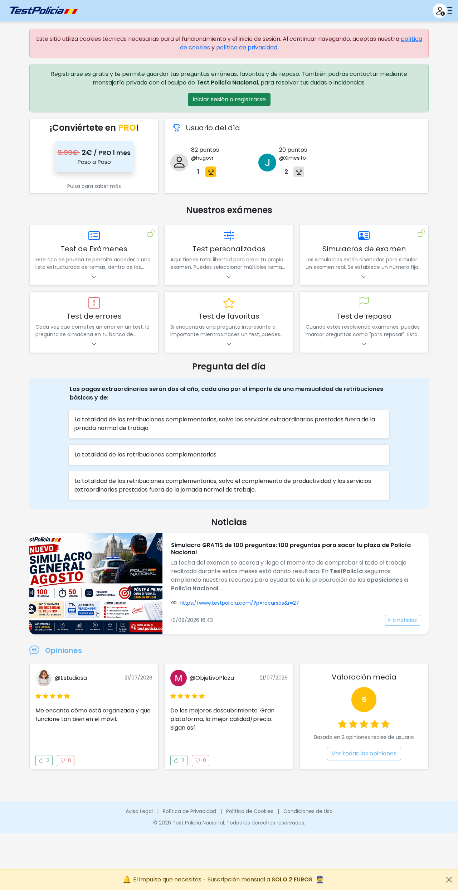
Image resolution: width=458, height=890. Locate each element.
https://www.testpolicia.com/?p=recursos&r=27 (239, 602)
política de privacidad (246, 47)
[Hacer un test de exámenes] (94, 236)
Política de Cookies (249, 811)
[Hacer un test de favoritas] (229, 303)
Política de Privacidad (189, 811)
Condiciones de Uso (308, 811)
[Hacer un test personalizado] (229, 236)
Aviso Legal (139, 811)
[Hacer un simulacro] (364, 236)
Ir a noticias (402, 620)
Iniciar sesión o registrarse (229, 99)
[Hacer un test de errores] (94, 303)
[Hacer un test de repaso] (364, 303)
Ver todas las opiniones (363, 753)
